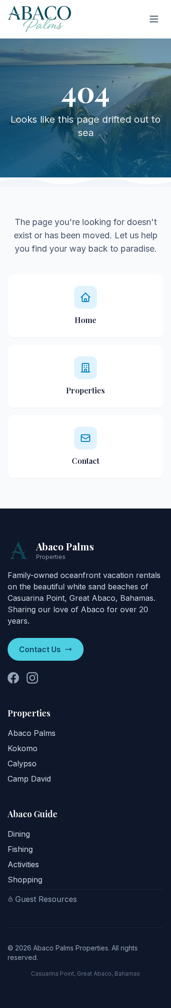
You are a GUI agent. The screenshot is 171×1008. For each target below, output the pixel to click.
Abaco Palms (32, 733)
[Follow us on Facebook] (13, 678)
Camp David (29, 778)
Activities (23, 864)
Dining (19, 834)
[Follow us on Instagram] (32, 678)
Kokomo (23, 748)
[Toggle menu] (153, 19)
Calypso (22, 763)
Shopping (25, 879)
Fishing (20, 849)
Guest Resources (46, 899)
